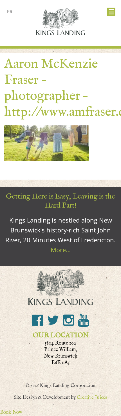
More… (61, 249)
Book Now (11, 412)
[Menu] (111, 12)
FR (10, 11)
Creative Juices (92, 397)
